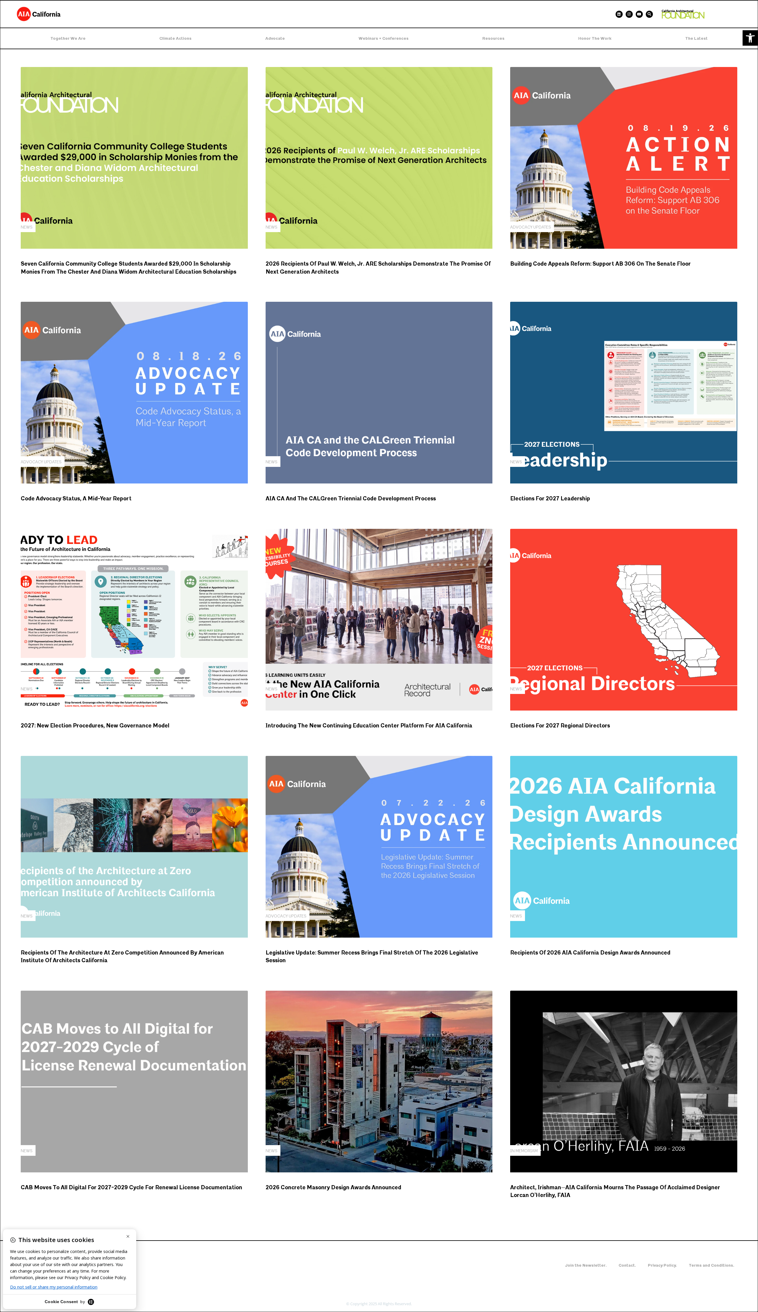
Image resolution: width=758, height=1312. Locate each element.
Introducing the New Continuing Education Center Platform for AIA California (369, 725)
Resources (493, 38)
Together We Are (68, 38)
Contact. (627, 1265)
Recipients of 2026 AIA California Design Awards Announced (590, 952)
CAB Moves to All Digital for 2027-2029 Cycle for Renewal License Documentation (131, 1187)
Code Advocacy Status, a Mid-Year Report (76, 498)
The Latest (696, 38)
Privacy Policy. (662, 1265)
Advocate (275, 38)
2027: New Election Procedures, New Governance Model (95, 725)
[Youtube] (639, 14)
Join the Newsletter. (586, 1265)
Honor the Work (594, 38)
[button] (750, 38)
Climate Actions (175, 38)
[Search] (649, 14)
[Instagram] (629, 14)
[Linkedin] (619, 14)
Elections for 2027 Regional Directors (560, 725)
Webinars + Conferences (384, 38)
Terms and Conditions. (711, 1265)
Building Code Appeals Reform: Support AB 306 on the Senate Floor (600, 264)
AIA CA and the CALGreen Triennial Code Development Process (351, 498)
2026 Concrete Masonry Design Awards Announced (333, 1187)
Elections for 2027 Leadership (550, 498)
